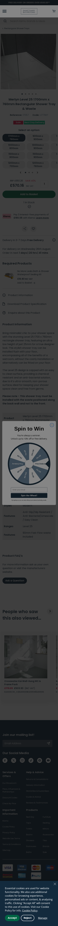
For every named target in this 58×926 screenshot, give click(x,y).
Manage (42, 918)
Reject (28, 918)
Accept (12, 918)
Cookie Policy (29, 910)
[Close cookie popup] (55, 884)
